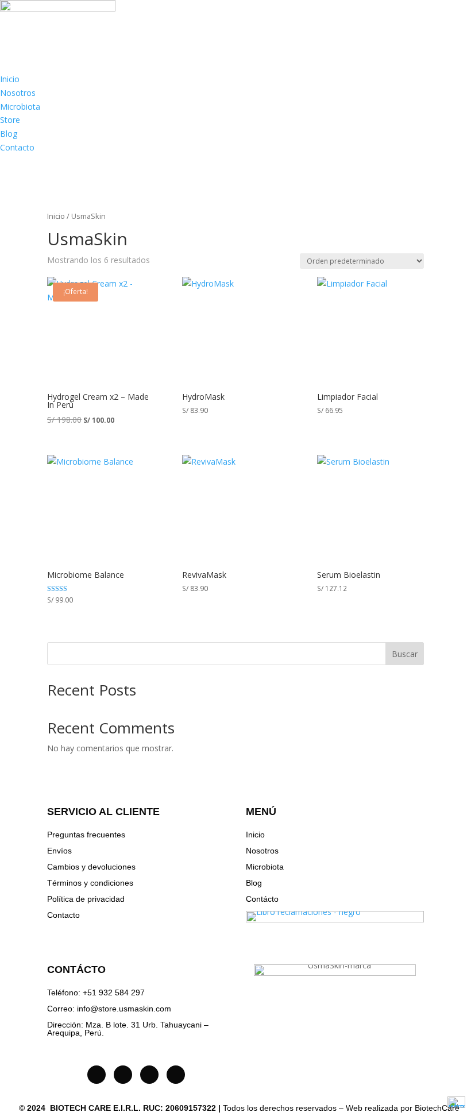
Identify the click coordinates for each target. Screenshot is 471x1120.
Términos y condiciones (90, 882)
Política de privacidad (86, 898)
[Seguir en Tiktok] (123, 1074)
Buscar (405, 653)
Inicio (10, 79)
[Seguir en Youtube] (149, 1074)
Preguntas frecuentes (86, 834)
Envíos (59, 850)
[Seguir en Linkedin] (176, 1074)
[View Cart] (16, 165)
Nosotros (18, 92)
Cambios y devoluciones (91, 866)
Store (10, 119)
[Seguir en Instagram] (96, 1074)
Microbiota (20, 106)
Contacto (17, 147)
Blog (8, 133)
